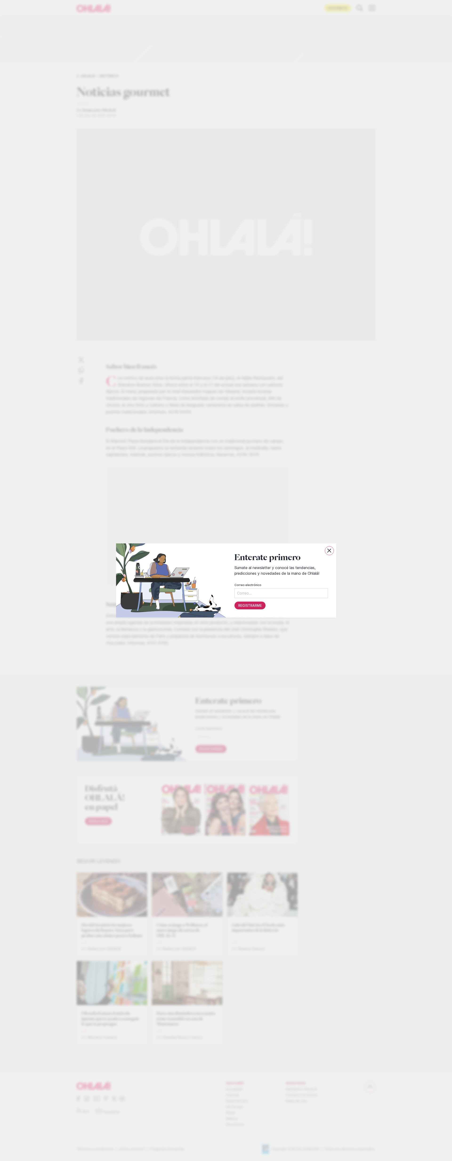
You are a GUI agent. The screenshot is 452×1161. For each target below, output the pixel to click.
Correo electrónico (247, 585)
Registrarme (250, 605)
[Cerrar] (329, 550)
